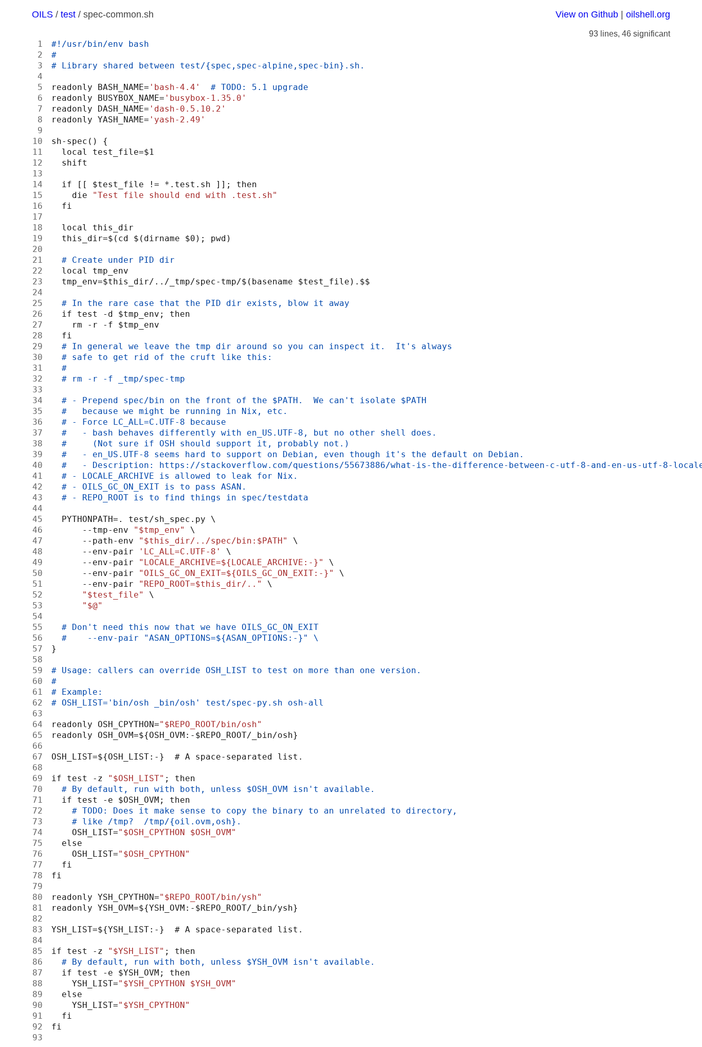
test (68, 14)
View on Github (587, 14)
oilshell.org (648, 14)
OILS (42, 14)
